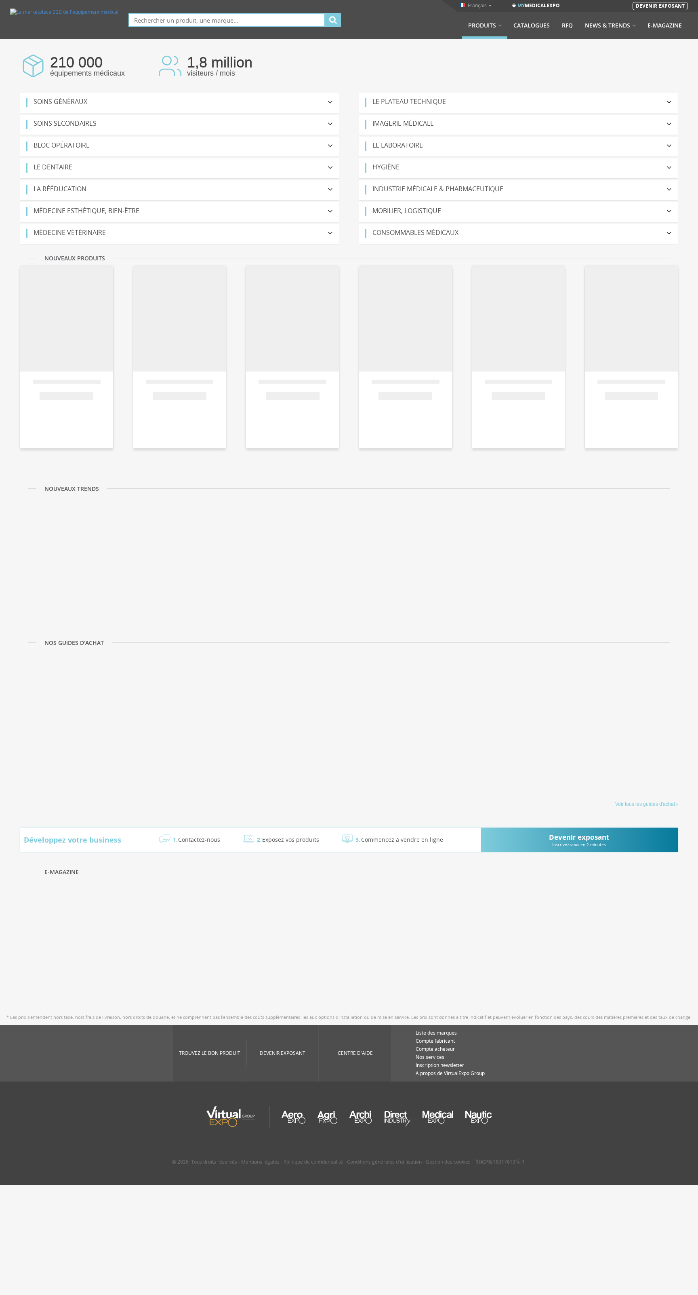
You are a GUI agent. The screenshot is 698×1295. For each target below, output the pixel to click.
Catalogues (531, 25)
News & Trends (607, 25)
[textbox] (226, 20)
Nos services (430, 1057)
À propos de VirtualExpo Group (450, 1073)
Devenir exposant (282, 1053)
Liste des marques (436, 1032)
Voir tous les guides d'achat (645, 804)
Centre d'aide (355, 1053)
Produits (482, 25)
